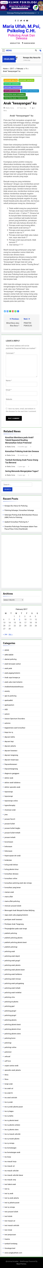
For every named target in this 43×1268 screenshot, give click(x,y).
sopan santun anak (11, 1066)
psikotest (8, 1052)
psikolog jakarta (10, 1020)
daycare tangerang (13, 87)
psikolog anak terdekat (13, 993)
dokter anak (9, 778)
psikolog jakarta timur (13, 1029)
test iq (7, 1189)
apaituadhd (9, 700)
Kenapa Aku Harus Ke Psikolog (16, 506)
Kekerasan (8, 851)
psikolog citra (10, 997)
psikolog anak (10, 951)
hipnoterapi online (11, 801)
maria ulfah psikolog (12, 901)
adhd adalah (9, 655)
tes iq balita (9, 1116)
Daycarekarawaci (11, 91)
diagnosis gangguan (12, 773)
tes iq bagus (9, 1111)
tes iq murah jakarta (12, 1139)
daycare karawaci (12, 84)
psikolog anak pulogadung (14, 983)
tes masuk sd (9, 1166)
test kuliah (8, 1216)
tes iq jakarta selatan (12, 1125)
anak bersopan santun (13, 664)
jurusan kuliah (10, 824)
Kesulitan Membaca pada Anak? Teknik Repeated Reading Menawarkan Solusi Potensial (19, 440)
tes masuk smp (10, 1180)
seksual (7, 1056)
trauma (7, 1239)
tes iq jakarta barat (11, 1120)
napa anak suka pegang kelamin (16, 915)
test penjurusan (10, 1235)
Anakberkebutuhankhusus (14, 687)
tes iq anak (9, 1102)
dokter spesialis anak (12, 787)
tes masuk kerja (10, 1162)
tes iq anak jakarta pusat (14, 1107)
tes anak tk (9, 1093)
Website (9, 399)
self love (8, 1061)
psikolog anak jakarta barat (15, 970)
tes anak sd (9, 1088)
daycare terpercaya (11, 760)
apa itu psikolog (10, 696)
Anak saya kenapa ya (12, 678)
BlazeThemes (21, 1264)
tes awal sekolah (11, 1098)
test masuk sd (10, 1221)
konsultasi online (11, 878)
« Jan (5, 634)
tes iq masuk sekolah (12, 1134)
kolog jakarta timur (12, 869)
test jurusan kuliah (11, 1212)
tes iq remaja (9, 1143)
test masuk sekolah (12, 1225)
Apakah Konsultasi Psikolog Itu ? (22, 13)
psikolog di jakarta (11, 1002)
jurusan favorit (10, 819)
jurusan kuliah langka (12, 828)
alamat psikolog (10, 659)
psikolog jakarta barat (13, 1025)
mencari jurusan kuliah (13, 906)
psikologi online (10, 1047)
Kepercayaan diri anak (13, 856)
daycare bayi (9, 741)
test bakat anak (10, 1184)
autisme (7, 723)
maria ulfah (9, 897)
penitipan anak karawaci (14, 94)
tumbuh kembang (11, 1244)
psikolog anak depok (12, 956)
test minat (8, 1230)
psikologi (8, 1043)
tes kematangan (10, 1148)
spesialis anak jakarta (13, 1070)
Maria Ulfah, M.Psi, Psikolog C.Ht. (21, 28)
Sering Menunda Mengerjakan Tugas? (22, 471)
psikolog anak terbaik (12, 988)
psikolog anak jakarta (12, 965)
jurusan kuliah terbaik (12, 833)
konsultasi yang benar (13, 888)
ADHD (7, 650)
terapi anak (9, 1084)
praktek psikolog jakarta (13, 938)
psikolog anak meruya (13, 979)
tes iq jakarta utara (11, 1130)
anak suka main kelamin (13, 682)
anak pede (8, 668)
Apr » (11, 634)
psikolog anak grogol (12, 961)
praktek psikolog (11, 933)
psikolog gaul (9, 1006)
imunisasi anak (10, 810)
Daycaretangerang (29, 91)
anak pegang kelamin (12, 673)
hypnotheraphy (10, 805)
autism (7, 714)
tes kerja (8, 1157)
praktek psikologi (11, 947)
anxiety (7, 691)
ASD (6, 709)
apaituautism (9, 705)
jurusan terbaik (10, 837)
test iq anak (9, 1193)
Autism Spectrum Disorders (15, 719)
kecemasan (9, 842)
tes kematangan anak (12, 1152)
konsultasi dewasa (11, 874)
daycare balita (10, 80)
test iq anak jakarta (12, 1198)
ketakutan (8, 860)
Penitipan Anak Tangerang (15, 98)
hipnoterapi (9, 792)
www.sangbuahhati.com (13, 1253)
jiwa (6, 815)
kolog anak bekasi (11, 865)
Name (9, 380)
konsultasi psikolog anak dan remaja (18, 883)
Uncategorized (10, 1248)
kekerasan (8, 847)
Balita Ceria (10, 108)
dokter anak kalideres (12, 783)
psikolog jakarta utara (13, 1034)
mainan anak (9, 892)
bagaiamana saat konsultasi (15, 728)
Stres (6, 1075)
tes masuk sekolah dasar (14, 1175)
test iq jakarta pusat (12, 1203)
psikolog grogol (10, 1011)
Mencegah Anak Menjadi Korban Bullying (19, 910)
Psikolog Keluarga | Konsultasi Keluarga (19, 510)
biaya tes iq (9, 732)
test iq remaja (10, 1207)
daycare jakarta (26, 80)
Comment (10, 353)
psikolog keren (10, 1038)
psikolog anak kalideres (13, 974)
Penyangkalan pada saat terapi (16, 929)
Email (8, 390)
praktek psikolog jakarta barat (16, 942)
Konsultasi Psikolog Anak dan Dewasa (22, 451)
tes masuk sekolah (12, 1171)
